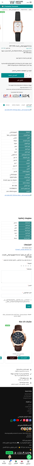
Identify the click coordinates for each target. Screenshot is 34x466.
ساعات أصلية (16, 314)
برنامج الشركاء (28, 407)
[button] (26, 74)
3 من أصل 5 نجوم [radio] (26, 266)
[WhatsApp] (11, 420)
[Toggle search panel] (2, 2)
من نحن (30, 405)
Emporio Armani (24, 9)
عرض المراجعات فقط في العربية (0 (23, 249)
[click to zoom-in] (18, 26)
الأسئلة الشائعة (28, 394)
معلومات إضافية (16, 105)
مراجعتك (29, 269)
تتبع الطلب (29, 411)
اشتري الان (20, 80)
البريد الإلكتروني (27, 293)
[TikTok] (21, 420)
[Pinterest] (24, 420)
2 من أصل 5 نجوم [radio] (28, 266)
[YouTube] (17, 420)
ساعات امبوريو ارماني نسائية (14, 9)
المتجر (30, 413)
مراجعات (6, 105)
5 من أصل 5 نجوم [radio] (21, 266)
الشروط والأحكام (28, 396)
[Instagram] (27, 420)
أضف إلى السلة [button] (24, 358)
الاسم (30, 285)
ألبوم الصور (29, 105)
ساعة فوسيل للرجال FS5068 (18, 354)
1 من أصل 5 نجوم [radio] (30, 266)
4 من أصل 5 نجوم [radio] (24, 266)
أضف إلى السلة (12, 75)
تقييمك (29, 263)
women (15, 316)
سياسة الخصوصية (27, 398)
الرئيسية (30, 9)
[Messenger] (14, 420)
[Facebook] (30, 420)
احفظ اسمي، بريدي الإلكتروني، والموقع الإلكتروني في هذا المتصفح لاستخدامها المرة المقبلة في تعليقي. (16, 300)
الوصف (23, 105)
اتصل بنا (30, 409)
